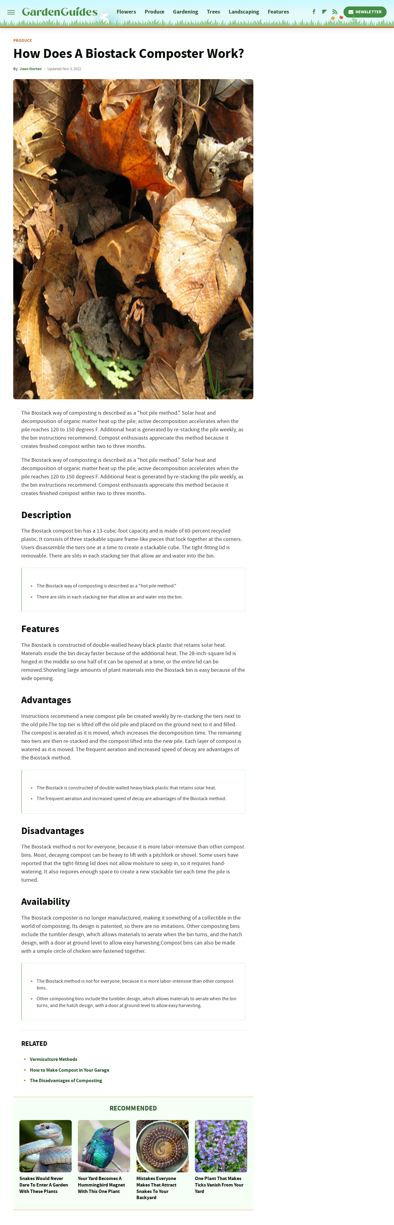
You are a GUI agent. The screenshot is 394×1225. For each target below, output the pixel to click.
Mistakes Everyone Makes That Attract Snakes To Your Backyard (156, 1188)
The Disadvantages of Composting (66, 1081)
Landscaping (244, 11)
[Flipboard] (324, 12)
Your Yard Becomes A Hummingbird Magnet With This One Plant (101, 1185)
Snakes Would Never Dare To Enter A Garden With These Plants (43, 1185)
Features (278, 11)
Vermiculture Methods (53, 1059)
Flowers (126, 11)
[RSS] (335, 12)
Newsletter (369, 12)
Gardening (185, 11)
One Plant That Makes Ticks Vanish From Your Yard (219, 1185)
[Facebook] (314, 12)
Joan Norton (31, 68)
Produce (155, 11)
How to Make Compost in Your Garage (69, 1070)
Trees (213, 11)
